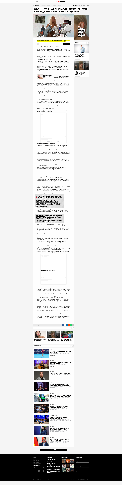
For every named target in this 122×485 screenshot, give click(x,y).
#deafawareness (40, 203)
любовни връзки (67, 327)
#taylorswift (46, 197)
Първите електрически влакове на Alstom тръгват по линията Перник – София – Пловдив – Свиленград (60, 396)
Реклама (74, 479)
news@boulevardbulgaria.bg (37, 463)
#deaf (44, 200)
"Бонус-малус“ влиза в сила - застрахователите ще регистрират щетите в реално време (53, 460)
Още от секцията (53, 449)
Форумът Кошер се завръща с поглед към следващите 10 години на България (58, 418)
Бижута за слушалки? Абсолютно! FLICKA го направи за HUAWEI (81, 32)
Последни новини (37, 345)
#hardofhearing (57, 203)
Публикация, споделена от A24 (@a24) (54, 141)
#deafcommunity (40, 202)
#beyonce (40, 197)
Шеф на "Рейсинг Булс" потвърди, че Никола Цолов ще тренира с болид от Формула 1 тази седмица (53, 466)
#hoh (37, 204)
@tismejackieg (40, 196)
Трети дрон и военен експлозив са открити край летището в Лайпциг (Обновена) (59, 440)
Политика (77, 463)
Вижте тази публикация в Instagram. (48, 270)
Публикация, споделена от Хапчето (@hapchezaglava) (53, 282)
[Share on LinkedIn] (67, 325)
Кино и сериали (78, 466)
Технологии (77, 468)
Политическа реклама (81, 479)
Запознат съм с (48, 46)
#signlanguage (43, 204)
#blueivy (60, 197)
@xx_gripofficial (40, 216)
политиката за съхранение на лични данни (51, 46)
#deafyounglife (49, 203)
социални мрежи (47, 327)
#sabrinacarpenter (56, 220)
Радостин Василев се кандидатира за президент (60, 373)
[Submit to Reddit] (69, 325)
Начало (70, 479)
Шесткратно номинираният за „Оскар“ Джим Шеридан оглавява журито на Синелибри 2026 (59, 385)
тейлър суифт (53, 327)
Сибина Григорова (36, 460)
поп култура (42, 327)
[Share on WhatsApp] (71, 325)
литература (61, 327)
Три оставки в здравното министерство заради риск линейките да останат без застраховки (60, 429)
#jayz (37, 199)
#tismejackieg (50, 204)
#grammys (41, 199)
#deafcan (53, 200)
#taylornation (40, 219)
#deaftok (48, 200)
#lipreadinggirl (55, 199)
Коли (76, 471)
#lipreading (39, 200)
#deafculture (48, 202)
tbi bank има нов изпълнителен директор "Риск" (80, 57)
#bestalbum (48, 199)
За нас (35, 457)
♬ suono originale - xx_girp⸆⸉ (49, 220)
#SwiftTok (58, 217)
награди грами (36, 327)
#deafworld (55, 202)
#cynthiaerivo (53, 197)
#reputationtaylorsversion (43, 220)
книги (58, 327)
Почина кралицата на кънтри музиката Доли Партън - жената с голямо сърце (60, 363)
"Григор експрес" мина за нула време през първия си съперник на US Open (60, 352)
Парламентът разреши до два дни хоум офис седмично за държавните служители (59, 407)
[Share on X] (65, 325)
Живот (77, 461)
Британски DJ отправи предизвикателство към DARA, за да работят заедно (53, 463)
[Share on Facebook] (63, 325)
